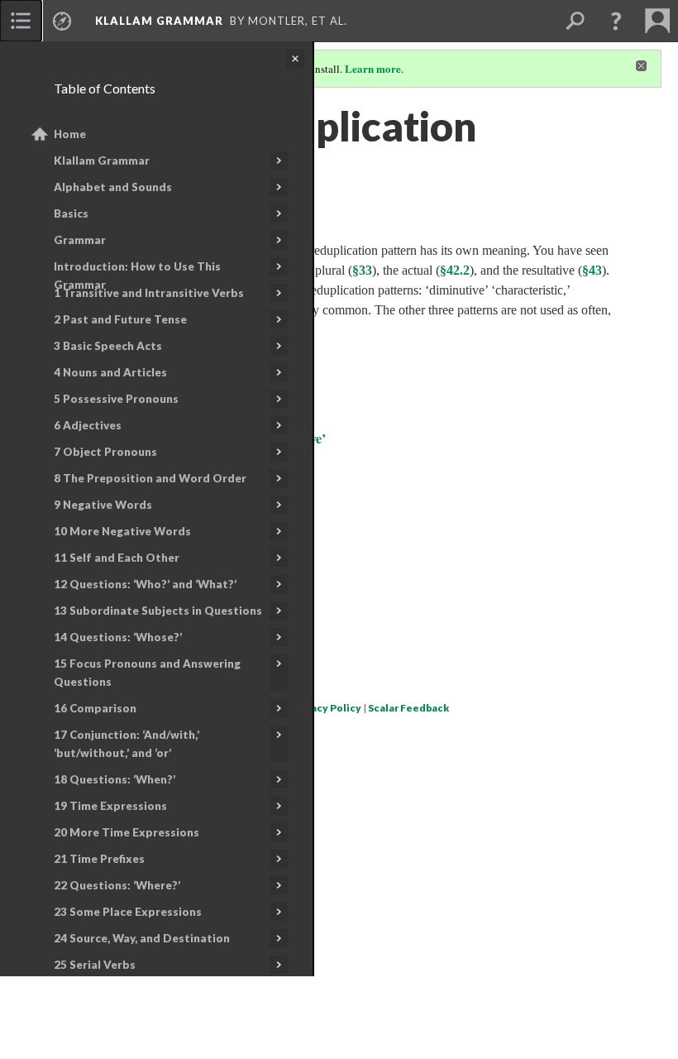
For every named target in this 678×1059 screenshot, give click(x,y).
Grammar (80, 240)
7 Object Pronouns (105, 451)
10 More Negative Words (122, 531)
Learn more (373, 68)
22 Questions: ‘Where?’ (117, 885)
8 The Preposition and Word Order (150, 478)
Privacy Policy (326, 708)
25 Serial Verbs (95, 964)
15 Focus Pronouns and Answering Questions (147, 672)
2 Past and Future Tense (120, 319)
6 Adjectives (88, 425)
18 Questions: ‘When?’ (114, 779)
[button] (616, 20)
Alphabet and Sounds (113, 187)
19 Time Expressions (110, 805)
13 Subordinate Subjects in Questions (158, 610)
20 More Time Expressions (126, 832)
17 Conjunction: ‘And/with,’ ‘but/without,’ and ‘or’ (126, 744)
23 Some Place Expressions (128, 911)
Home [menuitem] (70, 134)
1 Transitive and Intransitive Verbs (149, 292)
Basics (71, 213)
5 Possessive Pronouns (116, 398)
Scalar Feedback (408, 708)
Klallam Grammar (102, 160)
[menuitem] (20, 20)
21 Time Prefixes (99, 858)
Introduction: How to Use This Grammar (137, 275)
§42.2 (455, 270)
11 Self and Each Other (116, 557)
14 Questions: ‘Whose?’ (118, 637)
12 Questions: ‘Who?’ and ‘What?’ (145, 584)
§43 (592, 270)
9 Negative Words (103, 504)
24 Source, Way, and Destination (142, 938)
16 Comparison (95, 708)
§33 (362, 270)
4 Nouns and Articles (110, 372)
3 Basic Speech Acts (108, 345)
